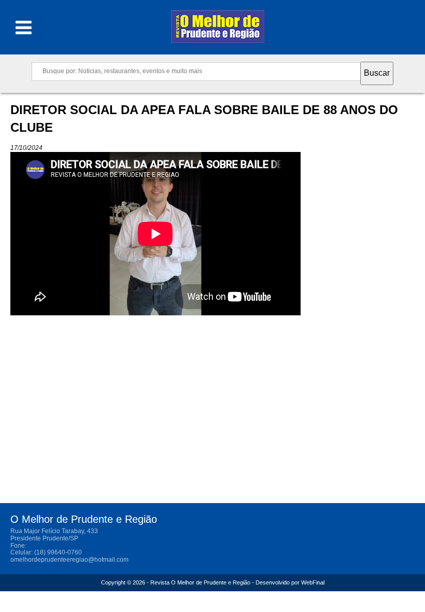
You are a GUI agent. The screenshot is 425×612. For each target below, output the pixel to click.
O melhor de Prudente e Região (217, 29)
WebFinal (312, 582)
